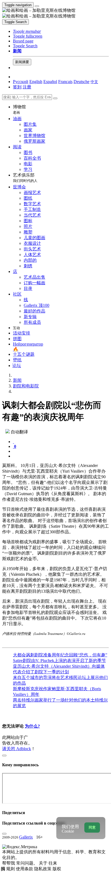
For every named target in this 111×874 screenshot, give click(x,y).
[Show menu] (37, 6)
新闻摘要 (22, 62)
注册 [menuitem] (27, 87)
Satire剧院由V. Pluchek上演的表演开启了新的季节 (59, 660)
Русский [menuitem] (20, 81)
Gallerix (26, 837)
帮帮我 (9, 863)
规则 (11, 868)
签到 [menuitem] (17, 87)
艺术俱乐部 (25, 178)
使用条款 (25, 868)
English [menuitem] (35, 81)
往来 (52, 863)
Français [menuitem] (65, 81)
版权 (57, 868)
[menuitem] (94, 81)
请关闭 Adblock (16, 748)
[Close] (55, 98)
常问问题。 (27, 863)
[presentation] (61, 451)
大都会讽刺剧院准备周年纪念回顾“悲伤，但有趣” (60, 655)
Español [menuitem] (50, 81)
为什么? (32, 726)
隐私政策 (43, 868)
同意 (92, 827)
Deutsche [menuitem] (81, 81)
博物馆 (19, 109)
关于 (43, 863)
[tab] (13, 441)
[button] (27, 31)
